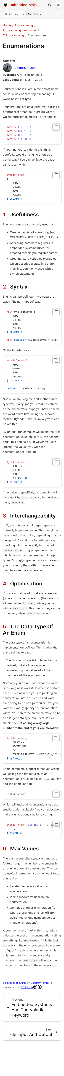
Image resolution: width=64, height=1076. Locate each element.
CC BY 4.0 (27, 987)
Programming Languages (19, 30)
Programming (24, 25)
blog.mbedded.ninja (14, 982)
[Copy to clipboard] (56, 127)
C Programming (13, 35)
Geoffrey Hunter (25, 67)
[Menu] (58, 5)
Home (7, 25)
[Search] (50, 5)
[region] (32, 326)
